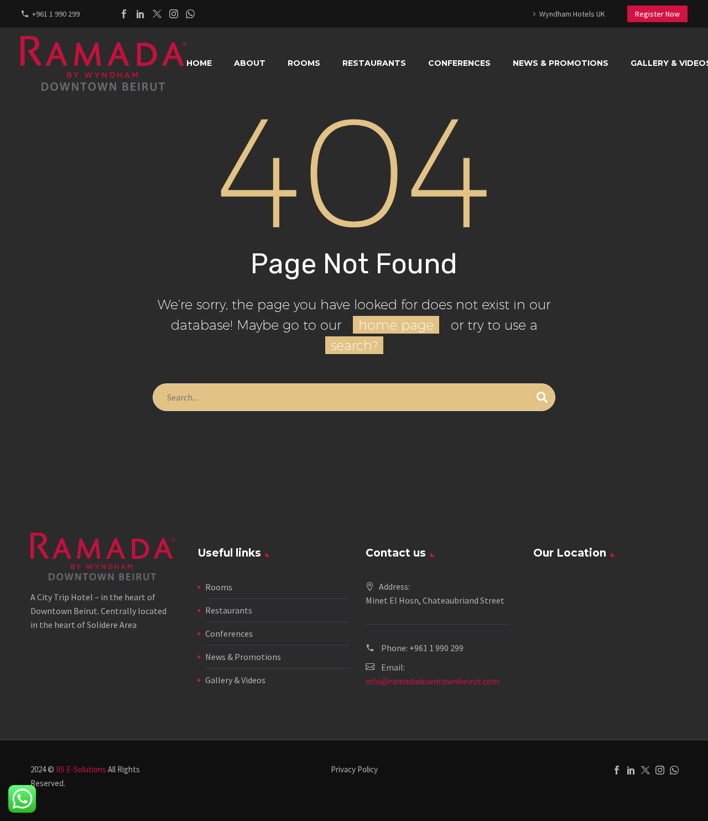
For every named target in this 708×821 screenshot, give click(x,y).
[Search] (542, 397)
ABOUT (250, 63)
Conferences (229, 633)
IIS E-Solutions (81, 769)
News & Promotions (243, 656)
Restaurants (228, 610)
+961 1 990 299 (56, 14)
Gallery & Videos (235, 679)
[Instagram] (173, 13)
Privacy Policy (354, 770)
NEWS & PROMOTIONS (560, 63)
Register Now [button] (657, 14)
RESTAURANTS (374, 63)
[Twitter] (157, 13)
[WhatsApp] (190, 13)
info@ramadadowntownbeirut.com (432, 681)
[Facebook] (124, 13)
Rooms (218, 587)
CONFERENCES (459, 63)
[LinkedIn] (140, 13)
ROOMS (304, 63)
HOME (199, 63)
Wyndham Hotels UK (572, 14)
